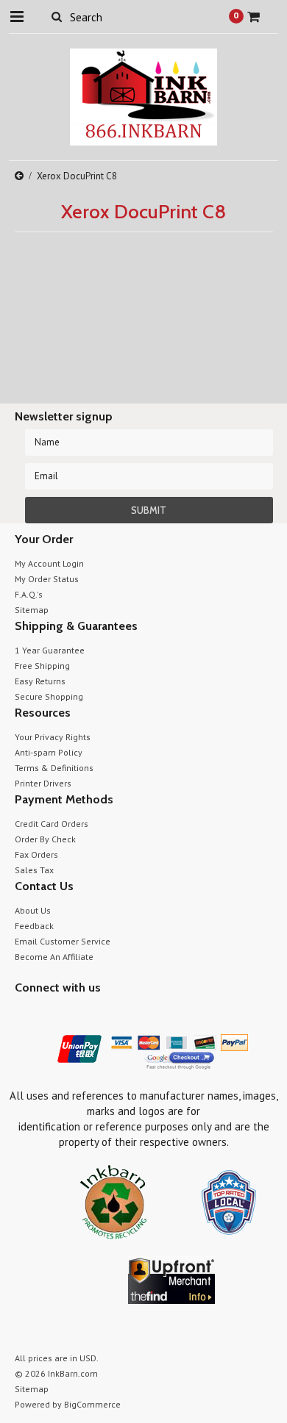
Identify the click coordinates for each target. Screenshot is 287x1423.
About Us (33, 910)
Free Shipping (42, 665)
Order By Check (45, 839)
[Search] (57, 16)
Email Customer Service (62, 941)
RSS (101, 1015)
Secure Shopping (49, 696)
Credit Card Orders (51, 823)
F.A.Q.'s (29, 594)
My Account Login (49, 563)
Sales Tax (34, 869)
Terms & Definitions (54, 767)
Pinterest (75, 1015)
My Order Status (47, 578)
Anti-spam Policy (48, 752)
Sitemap (32, 609)
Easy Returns (40, 681)
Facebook (24, 1015)
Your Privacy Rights (53, 736)
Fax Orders (36, 854)
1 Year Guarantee (50, 650)
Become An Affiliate (54, 956)
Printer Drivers (43, 783)
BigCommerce (92, 1404)
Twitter (49, 1015)
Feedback (34, 925)
